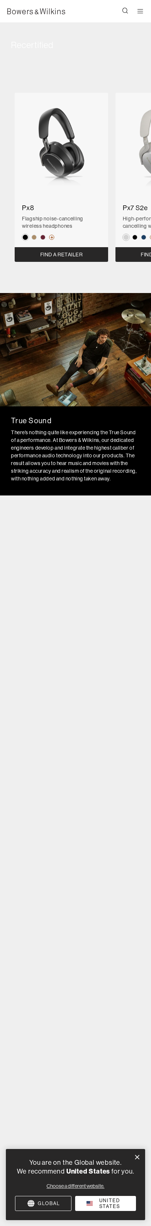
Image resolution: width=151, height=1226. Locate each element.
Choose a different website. (75, 1186)
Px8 (28, 208)
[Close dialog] (137, 1157)
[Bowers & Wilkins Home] (36, 11)
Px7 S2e (135, 208)
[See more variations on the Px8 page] (49, 237)
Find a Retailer (61, 254)
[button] (125, 11)
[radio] (25, 237)
